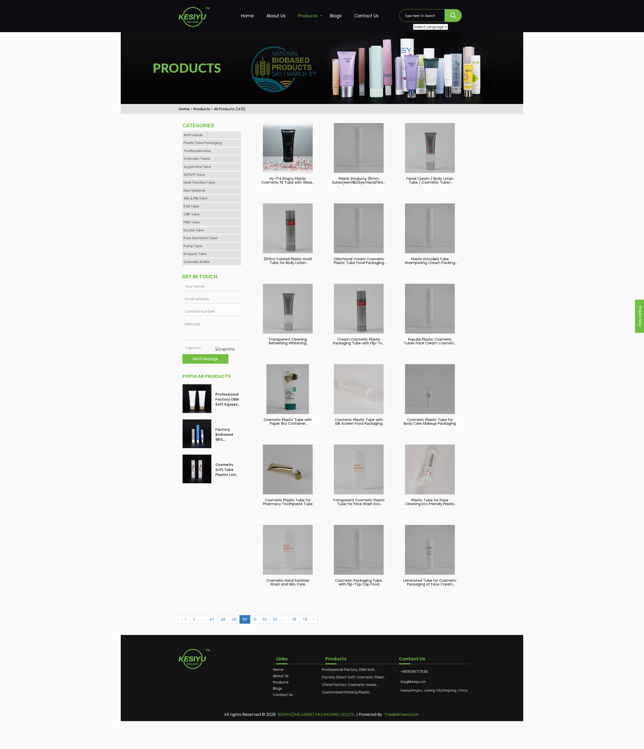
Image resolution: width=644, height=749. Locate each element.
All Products (193, 135)
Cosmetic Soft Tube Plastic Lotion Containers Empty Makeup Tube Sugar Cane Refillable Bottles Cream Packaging (228, 469)
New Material (194, 190)
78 (294, 619)
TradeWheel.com (401, 714)
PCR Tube (191, 206)
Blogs (336, 16)
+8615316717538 (414, 671)
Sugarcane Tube (197, 166)
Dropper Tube (195, 253)
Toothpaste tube (197, 150)
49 (234, 619)
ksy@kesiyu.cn (413, 681)
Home (247, 16)
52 (265, 619)
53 (275, 619)
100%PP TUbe (194, 174)
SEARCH (453, 14)
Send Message (205, 358)
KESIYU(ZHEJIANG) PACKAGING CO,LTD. (316, 714)
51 (254, 619)
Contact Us (366, 16)
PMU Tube (192, 222)
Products (307, 16)
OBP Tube (191, 214)
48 (223, 619)
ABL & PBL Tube (196, 198)
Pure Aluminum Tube (200, 238)
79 (305, 619)
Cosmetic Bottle (197, 261)
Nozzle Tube (194, 230)
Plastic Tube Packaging (203, 142)
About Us (276, 16)
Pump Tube (193, 246)
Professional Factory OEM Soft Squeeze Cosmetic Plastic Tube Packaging (227, 399)
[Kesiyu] (199, 18)
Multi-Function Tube (199, 182)
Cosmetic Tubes (197, 158)
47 (212, 619)
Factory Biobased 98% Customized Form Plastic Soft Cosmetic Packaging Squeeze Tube (226, 434)
